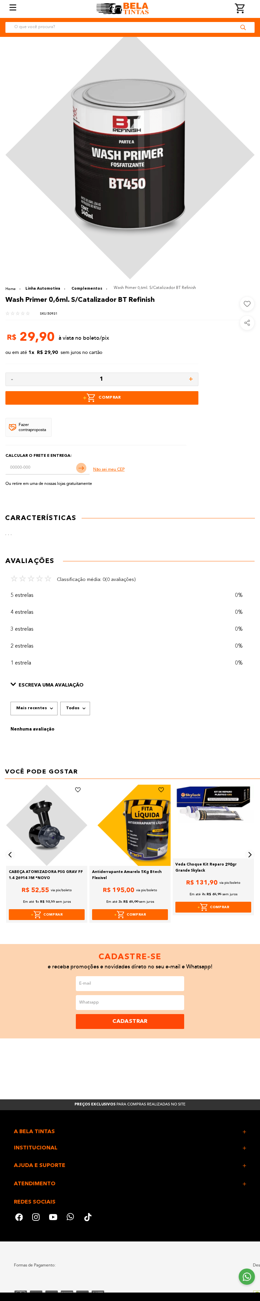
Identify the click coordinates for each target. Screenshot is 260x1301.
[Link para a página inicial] (12, 288)
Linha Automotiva (42, 289)
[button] (130, 685)
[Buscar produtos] (243, 27)
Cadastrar (129, 1021)
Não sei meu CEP (109, 469)
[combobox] (130, 27)
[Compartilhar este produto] (247, 322)
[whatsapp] (70, 1218)
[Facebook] (19, 1218)
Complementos (86, 289)
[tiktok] (88, 1218)
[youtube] (53, 1218)
